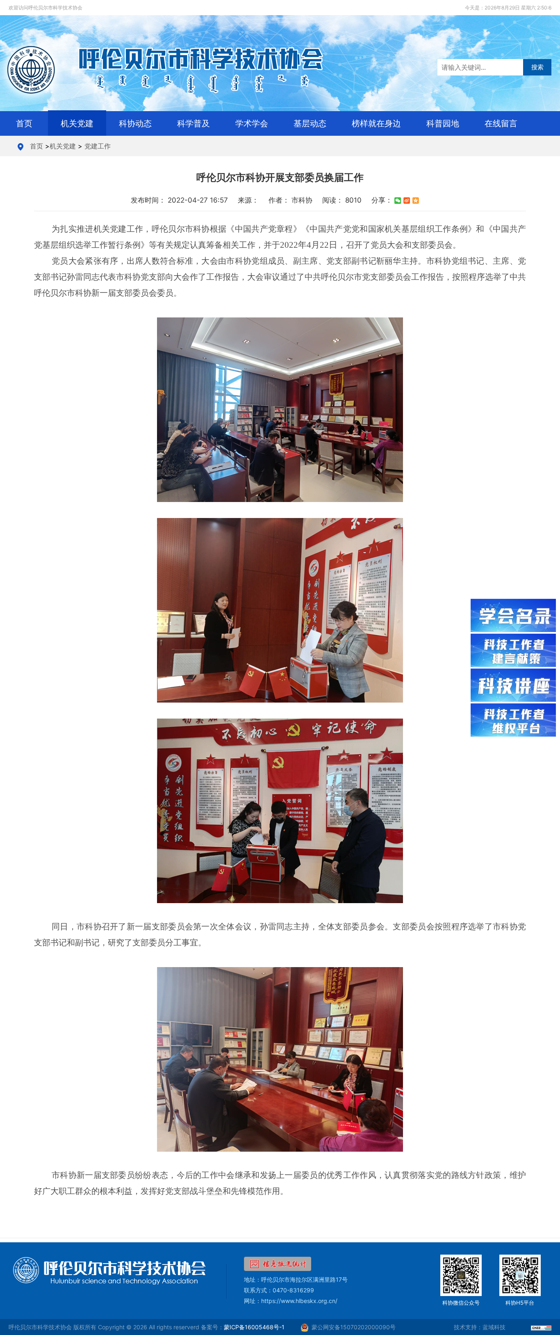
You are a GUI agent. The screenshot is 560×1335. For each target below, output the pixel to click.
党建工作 (97, 146)
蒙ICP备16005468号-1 (254, 1327)
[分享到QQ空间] (415, 200)
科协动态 (135, 123)
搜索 (537, 67)
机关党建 (77, 123)
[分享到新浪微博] (406, 200)
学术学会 (251, 123)
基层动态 (310, 123)
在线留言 (501, 123)
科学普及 (193, 123)
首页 (24, 123)
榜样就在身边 (376, 123)
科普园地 (442, 123)
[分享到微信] (397, 200)
